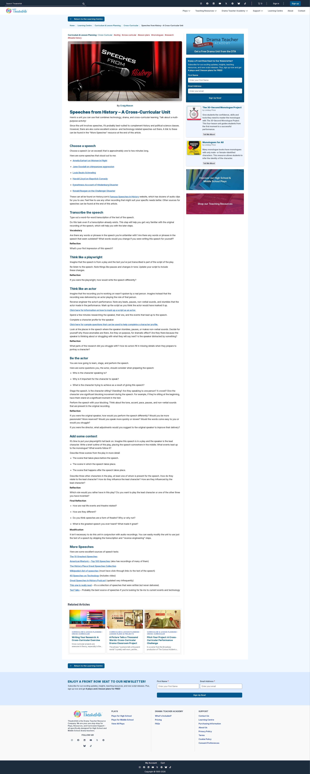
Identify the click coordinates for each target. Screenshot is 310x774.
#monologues (157, 35)
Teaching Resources (204, 11)
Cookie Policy (205, 739)
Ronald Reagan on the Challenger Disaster (94, 191)
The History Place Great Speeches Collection (93, 566)
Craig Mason (126, 105)
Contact (301, 11)
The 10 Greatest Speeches (83, 556)
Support (256, 11)
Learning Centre (275, 11)
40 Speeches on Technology (84, 575)
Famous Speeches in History (124, 196)
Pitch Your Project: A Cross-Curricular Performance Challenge (162, 640)
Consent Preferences (209, 743)
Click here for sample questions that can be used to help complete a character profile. (114, 324)
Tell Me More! (209, 134)
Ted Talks (75, 590)
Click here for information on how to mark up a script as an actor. (103, 310)
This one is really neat (81, 585)
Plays (185, 11)
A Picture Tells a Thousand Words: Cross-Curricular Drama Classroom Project (123, 640)
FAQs (157, 723)
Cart (163, 763)
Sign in (276, 3)
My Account (151, 763)
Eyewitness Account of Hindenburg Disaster (95, 185)
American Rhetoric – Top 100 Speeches (90, 561)
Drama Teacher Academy (233, 11)
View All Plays (117, 723)
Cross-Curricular (131, 25)
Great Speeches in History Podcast (88, 580)
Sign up (295, 3)
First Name (194, 75)
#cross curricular (129, 35)
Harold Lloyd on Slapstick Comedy (90, 178)
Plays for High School (121, 716)
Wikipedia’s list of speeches (84, 571)
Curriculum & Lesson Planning (108, 25)
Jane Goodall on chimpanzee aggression (93, 166)
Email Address (195, 86)
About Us (203, 727)
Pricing (158, 720)
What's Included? (163, 716)
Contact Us (204, 716)
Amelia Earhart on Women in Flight (90, 160)
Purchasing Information (210, 723)
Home (72, 25)
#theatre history (75, 38)
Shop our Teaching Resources (215, 203)
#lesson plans (144, 35)
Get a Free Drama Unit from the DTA (215, 51)
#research (169, 35)
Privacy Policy (205, 731)
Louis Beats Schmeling (84, 172)
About (290, 11)
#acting (117, 35)
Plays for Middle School (122, 720)
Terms (202, 735)
